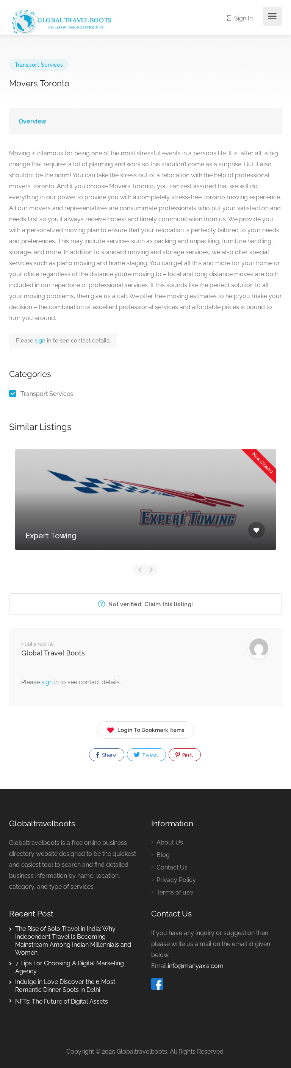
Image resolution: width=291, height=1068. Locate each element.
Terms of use (174, 892)
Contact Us (172, 867)
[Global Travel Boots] (60, 21)
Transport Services (38, 65)
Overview (32, 121)
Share (108, 755)
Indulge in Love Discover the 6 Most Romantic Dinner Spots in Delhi (65, 985)
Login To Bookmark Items (150, 730)
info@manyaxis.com (196, 965)
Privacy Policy (176, 879)
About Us (169, 842)
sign (41, 340)
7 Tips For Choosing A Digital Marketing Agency (69, 967)
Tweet (149, 755)
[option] (145, 505)
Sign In (243, 18)
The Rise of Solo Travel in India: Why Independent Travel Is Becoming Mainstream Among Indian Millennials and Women (73, 940)
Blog (163, 854)
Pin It (187, 755)
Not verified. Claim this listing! (150, 604)
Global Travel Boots (53, 653)
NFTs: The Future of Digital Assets (61, 1001)
